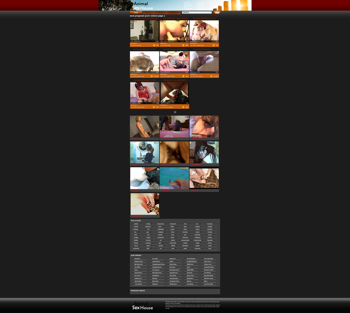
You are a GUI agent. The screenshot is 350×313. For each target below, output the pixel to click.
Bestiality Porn (156, 272)
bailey (149, 237)
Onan (212, 8)
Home (136, 13)
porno (174, 229)
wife (137, 234)
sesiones (186, 237)
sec (149, 234)
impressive (161, 224)
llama (186, 229)
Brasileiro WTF (207, 270)
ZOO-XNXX (189, 270)
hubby (149, 224)
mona (137, 245)
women (161, 234)
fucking (137, 229)
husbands (162, 237)
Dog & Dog (171, 264)
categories (149, 13)
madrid (186, 243)
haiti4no (210, 229)
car (162, 248)
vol (162, 240)
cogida (211, 226)
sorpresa (198, 248)
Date (174, 13)
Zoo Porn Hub (207, 284)
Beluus (188, 281)
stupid (137, 226)
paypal (199, 226)
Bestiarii (154, 284)
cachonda (174, 243)
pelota (174, 240)
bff (149, 229)
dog (194, 76)
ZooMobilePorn (191, 261)
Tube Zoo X (206, 261)
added (137, 224)
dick (149, 248)
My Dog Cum (214, 5)
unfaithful (162, 229)
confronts (137, 248)
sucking (149, 243)
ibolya (173, 76)
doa (186, 224)
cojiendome (198, 240)
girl (161, 243)
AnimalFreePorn (208, 267)
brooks (149, 240)
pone (211, 234)
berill (134, 45)
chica (174, 232)
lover (167, 107)
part (164, 107)
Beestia (153, 278)
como (211, 245)
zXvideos (213, 2)
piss (174, 248)
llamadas (186, 245)
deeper (137, 243)
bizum (199, 229)
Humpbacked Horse (188, 6)
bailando (198, 234)
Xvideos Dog (214, 4)
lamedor (186, 232)
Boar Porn (154, 281)
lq (163, 45)
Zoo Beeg (189, 284)
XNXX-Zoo (189, 264)
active (194, 45)
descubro (174, 224)
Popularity (162, 13)
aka (137, 45)
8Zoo (204, 281)
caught (137, 237)
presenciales (186, 240)
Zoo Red (186, 2)
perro (174, 237)
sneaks (162, 245)
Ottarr (170, 261)
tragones (211, 240)
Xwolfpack (154, 275)
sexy (174, 234)
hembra (211, 232)
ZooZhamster (172, 278)
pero (211, 248)
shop (166, 45)
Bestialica (189, 278)
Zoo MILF (213, 7)
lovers (164, 76)
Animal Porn (201, 2)
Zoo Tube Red (207, 258)
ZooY (187, 267)
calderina (199, 237)
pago (186, 248)
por (198, 224)
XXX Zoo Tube (207, 278)
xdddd (174, 245)
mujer (198, 243)
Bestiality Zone (173, 270)
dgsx (202, 45)
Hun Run (171, 267)
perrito (199, 245)
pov (186, 234)
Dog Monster (172, 272)
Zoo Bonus (187, 10)
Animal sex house (141, 6)
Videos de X (207, 264)
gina (186, 226)
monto (211, 243)
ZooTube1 (171, 275)
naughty (161, 232)
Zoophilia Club (173, 281)
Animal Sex (200, 7)
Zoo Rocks (200, 8)
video (174, 226)
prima (198, 232)
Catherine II (200, 5)
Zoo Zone (200, 4)
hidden (137, 240)
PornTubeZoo (190, 258)
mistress (149, 226)
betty (140, 45)
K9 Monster (172, 284)
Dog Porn (171, 258)
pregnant (198, 45)
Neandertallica (207, 275)
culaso (211, 237)
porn (196, 76)
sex (137, 232)
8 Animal (188, 272)
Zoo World (206, 272)
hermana (211, 224)
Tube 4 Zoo (189, 275)
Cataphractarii (188, 8)
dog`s (149, 245)
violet (169, 45)
